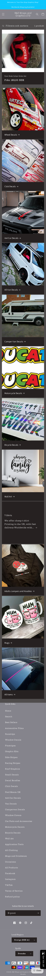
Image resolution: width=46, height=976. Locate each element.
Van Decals (11, 804)
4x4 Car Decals (11, 238)
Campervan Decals (15, 809)
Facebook (10, 873)
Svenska (22, 953)
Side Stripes (11, 757)
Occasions (10, 862)
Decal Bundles (12, 780)
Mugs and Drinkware (16, 856)
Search (8, 716)
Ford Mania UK (13, 792)
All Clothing (11, 850)
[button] (3, 14)
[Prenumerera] (38, 913)
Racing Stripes (12, 763)
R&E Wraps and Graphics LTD (21, 972)
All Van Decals (11, 289)
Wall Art (8, 496)
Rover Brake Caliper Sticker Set (15, 76)
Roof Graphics (12, 769)
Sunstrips (10, 734)
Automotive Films (14, 728)
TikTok (9, 885)
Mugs (6, 642)
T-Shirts (8, 515)
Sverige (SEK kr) (21, 940)
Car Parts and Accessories (18, 821)
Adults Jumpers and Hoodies (18, 591)
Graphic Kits (11, 751)
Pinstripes (10, 746)
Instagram (10, 879)
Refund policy (12, 897)
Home (8, 711)
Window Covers (13, 815)
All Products (11, 867)
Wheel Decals (10, 134)
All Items (8, 694)
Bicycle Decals (11, 444)
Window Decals (13, 740)
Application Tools (14, 844)
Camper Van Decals (13, 341)
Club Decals (10, 186)
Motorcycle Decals (13, 393)
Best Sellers (11, 722)
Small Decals (12, 775)
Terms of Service (14, 891)
